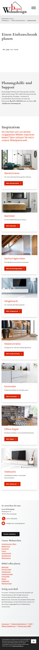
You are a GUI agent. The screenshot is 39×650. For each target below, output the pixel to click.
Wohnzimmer (6, 558)
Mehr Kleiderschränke (13, 354)
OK (33, 641)
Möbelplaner (5, 20)
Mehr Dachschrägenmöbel (14, 268)
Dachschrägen (6, 569)
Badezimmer (6, 546)
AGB (30, 624)
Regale (4, 579)
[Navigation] (33, 7)
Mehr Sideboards (11, 484)
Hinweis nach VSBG (24, 626)
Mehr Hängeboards (12, 311)
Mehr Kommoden (11, 396)
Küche (4, 551)
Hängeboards (6, 572)
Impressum (5, 624)
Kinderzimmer (6, 553)
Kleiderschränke (7, 574)
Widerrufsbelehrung (9, 626)
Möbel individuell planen (18, 20)
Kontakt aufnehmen (9, 534)
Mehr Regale (10, 439)
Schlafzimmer (6, 556)
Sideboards (5, 581)
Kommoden (6, 576)
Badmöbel (5, 567)
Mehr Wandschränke (12, 183)
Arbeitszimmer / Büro (9, 544)
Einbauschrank (31, 20)
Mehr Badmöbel (11, 226)
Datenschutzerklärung (18, 624)
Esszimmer (5, 549)
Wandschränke (7, 583)
